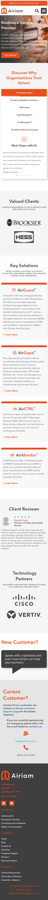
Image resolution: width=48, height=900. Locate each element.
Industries (5, 852)
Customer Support (9, 856)
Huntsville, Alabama (10, 883)
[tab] (24, 92)
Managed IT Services (10, 822)
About (4, 841)
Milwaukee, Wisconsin (11, 879)
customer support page (19, 712)
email (14, 729)
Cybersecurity (7, 818)
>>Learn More (10, 337)
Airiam (16, 707)
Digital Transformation (11, 829)
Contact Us (6, 849)
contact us (35, 729)
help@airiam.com (25, 743)
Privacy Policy (24, 892)
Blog (3, 845)
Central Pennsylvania (10, 875)
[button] (37, 11)
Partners (5, 860)
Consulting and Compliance (13, 826)
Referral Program (9, 863)
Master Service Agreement (24, 896)
